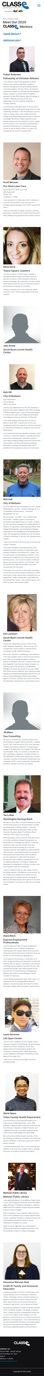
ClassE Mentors (11, 33)
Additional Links (11, 40)
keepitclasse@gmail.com (8, 1361)
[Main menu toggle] (39, 5)
